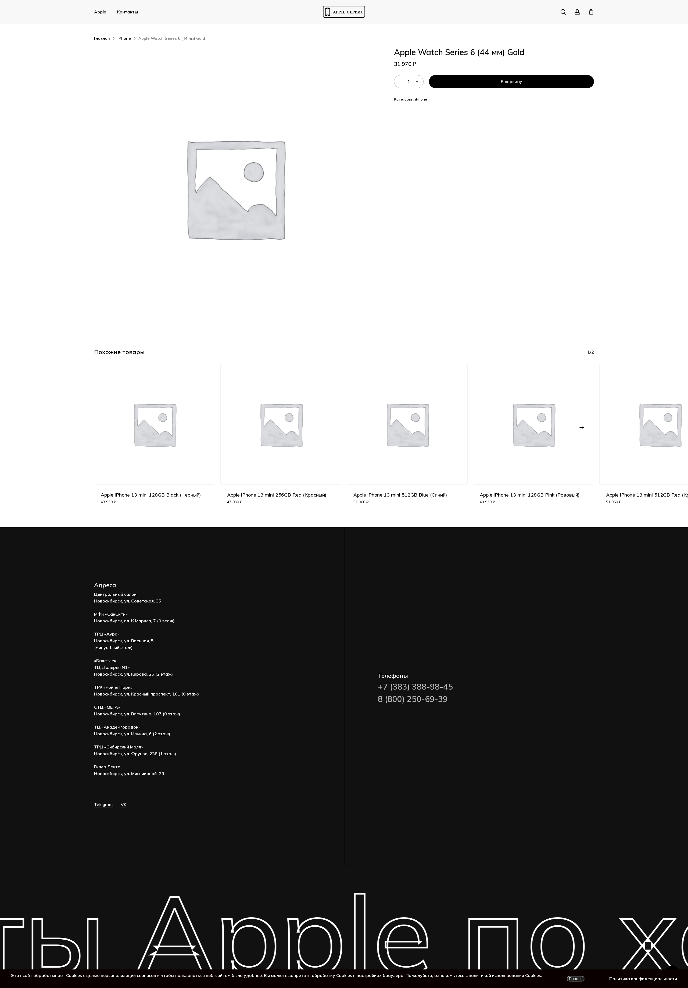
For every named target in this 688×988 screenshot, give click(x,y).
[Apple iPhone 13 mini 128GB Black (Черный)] (154, 424)
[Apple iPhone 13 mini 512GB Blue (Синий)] (407, 424)
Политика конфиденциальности (643, 978)
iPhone (124, 38)
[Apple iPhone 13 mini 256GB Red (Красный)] (280, 424)
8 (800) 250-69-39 (413, 699)
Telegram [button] (103, 804)
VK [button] (124, 804)
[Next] (581, 427)
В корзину (511, 81)
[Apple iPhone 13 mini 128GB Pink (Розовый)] (533, 424)
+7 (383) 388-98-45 (415, 687)
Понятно (575, 979)
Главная (102, 38)
